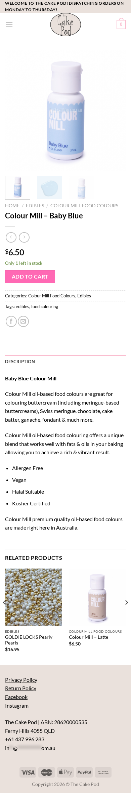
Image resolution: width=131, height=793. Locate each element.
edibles (22, 306)
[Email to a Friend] (23, 321)
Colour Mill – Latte (88, 637)
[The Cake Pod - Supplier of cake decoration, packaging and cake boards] (65, 24)
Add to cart (30, 277)
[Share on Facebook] (11, 321)
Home (12, 205)
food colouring (44, 306)
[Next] (115, 110)
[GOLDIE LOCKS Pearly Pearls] (33, 597)
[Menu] (9, 24)
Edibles (35, 205)
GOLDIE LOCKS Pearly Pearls (28, 640)
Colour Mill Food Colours (84, 205)
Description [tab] (20, 361)
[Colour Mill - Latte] (97, 597)
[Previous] (16, 110)
